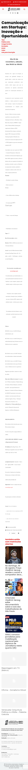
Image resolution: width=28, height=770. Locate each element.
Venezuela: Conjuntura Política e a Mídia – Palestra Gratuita (13, 712)
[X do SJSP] (7, 15)
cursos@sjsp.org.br (14, 271)
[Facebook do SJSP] (2, 15)
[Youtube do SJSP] (9, 15)
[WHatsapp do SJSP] (12, 15)
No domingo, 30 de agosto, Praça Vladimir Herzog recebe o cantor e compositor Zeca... (13, 570)
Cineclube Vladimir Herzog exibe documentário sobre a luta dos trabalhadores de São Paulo (13, 605)
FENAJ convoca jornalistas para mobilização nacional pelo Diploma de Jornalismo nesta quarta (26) (13, 641)
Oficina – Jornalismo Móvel (13, 690)
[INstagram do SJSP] (5, 15)
